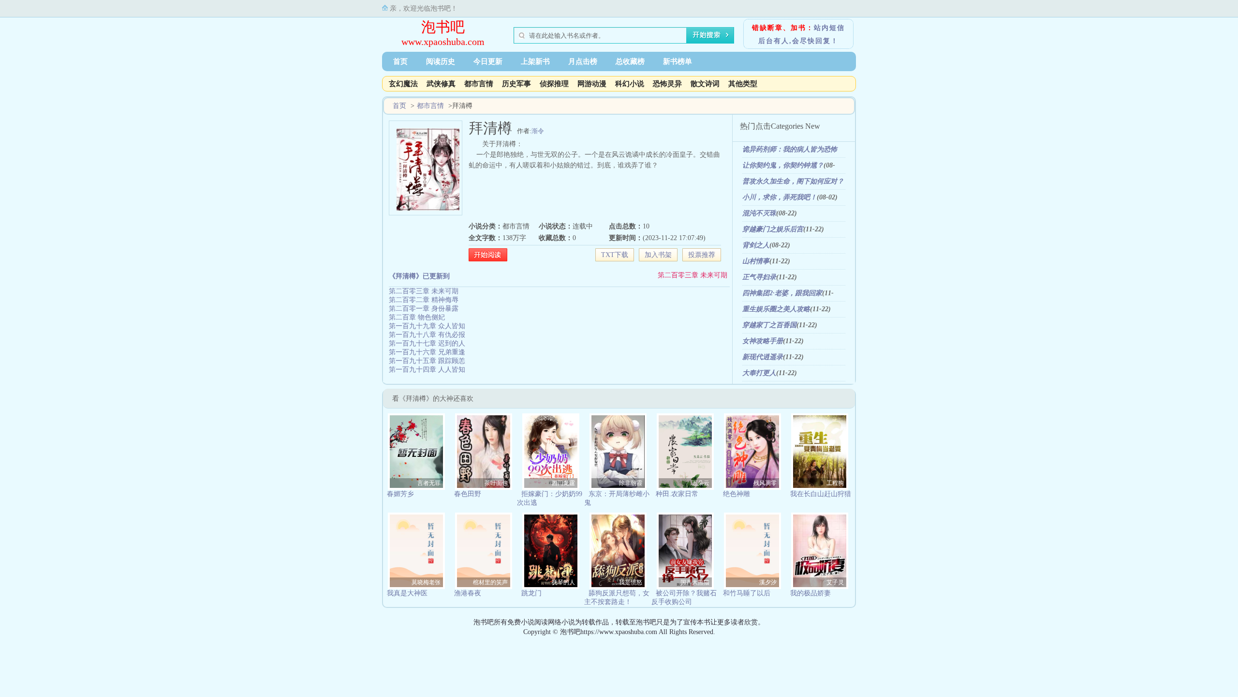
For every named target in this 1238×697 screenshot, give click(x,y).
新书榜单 (677, 61)
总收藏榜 (630, 61)
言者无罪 (429, 483)
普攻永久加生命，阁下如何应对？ (793, 181)
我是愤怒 (630, 582)
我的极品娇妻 (810, 593)
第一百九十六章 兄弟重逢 (427, 352)
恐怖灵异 (667, 84)
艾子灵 (835, 582)
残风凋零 (765, 483)
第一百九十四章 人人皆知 (427, 369)
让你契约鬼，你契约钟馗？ (783, 165)
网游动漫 (591, 84)
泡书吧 (443, 27)
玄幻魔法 (403, 84)
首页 (400, 61)
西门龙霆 (563, 483)
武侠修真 (441, 84)
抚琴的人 (563, 582)
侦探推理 (554, 84)
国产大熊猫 (694, 582)
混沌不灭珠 (759, 213)
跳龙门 (531, 593)
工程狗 (835, 483)
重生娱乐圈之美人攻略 (776, 309)
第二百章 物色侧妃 (417, 317)
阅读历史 (440, 61)
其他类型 (742, 84)
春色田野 (467, 494)
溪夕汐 (768, 582)
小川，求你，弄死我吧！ (779, 197)
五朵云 (700, 483)
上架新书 (535, 61)
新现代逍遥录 (762, 357)
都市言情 (478, 84)
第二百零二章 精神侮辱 (423, 299)
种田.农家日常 (677, 494)
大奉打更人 (759, 373)
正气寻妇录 (759, 277)
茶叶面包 (496, 483)
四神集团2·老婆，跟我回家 (782, 293)
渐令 (537, 131)
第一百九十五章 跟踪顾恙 (427, 360)
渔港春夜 (467, 593)
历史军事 (516, 84)
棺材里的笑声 (490, 582)
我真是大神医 (407, 593)
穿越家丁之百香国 (769, 325)
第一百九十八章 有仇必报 (427, 334)
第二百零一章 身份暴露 (423, 308)
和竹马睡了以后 (746, 593)
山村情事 (755, 261)
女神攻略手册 (762, 341)
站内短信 (829, 27)
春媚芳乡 (400, 494)
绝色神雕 (736, 494)
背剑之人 (755, 245)
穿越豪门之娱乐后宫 (772, 229)
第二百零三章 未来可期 (692, 275)
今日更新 (487, 61)
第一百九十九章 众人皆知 (427, 326)
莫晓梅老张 (426, 582)
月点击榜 (582, 61)
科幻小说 (629, 84)
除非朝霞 (630, 483)
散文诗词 (705, 84)
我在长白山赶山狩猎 (820, 494)
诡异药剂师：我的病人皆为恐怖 (789, 149)
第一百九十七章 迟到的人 (427, 343)
